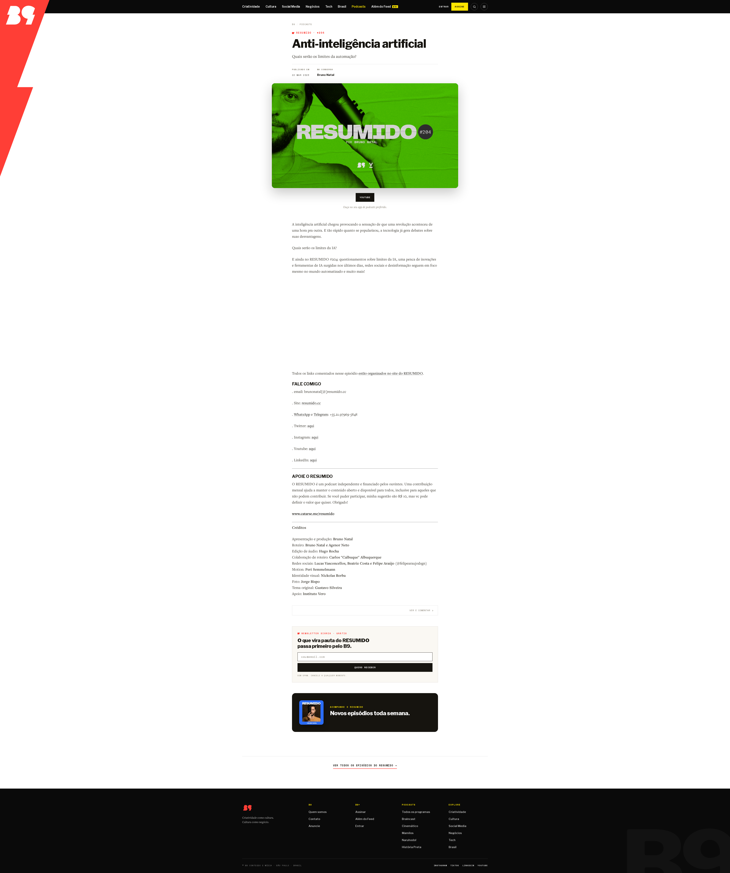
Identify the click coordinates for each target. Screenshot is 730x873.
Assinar (360, 812)
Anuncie (314, 826)
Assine (460, 6)
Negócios (313, 6)
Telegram (321, 414)
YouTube (365, 197)
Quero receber (365, 667)
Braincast (408, 819)
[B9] (24, 6)
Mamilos (407, 833)
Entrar (444, 6)
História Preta (411, 847)
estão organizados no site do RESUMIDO (391, 373)
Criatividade (251, 6)
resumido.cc (311, 402)
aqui (310, 425)
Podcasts (359, 6)
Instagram (440, 865)
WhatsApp (302, 414)
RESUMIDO (303, 33)
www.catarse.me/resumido (313, 513)
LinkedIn (468, 865)
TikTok (454, 865)
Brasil (342, 6)
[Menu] (484, 6)
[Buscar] (474, 6)
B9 (293, 24)
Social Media (291, 6)
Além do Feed (381, 6)
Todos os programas (416, 812)
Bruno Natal (325, 75)
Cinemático (410, 826)
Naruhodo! (409, 840)
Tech (328, 6)
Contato (314, 819)
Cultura (271, 6)
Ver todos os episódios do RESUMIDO (365, 765)
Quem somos (318, 812)
